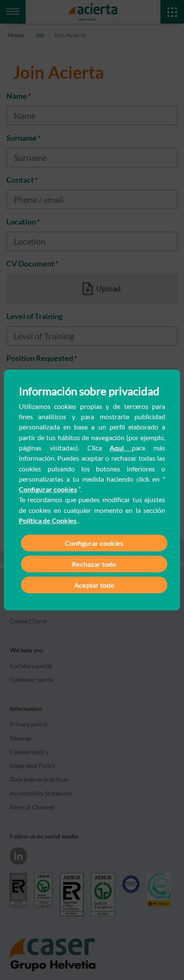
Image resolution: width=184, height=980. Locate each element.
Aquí (121, 448)
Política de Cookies (48, 520)
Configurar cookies (48, 489)
